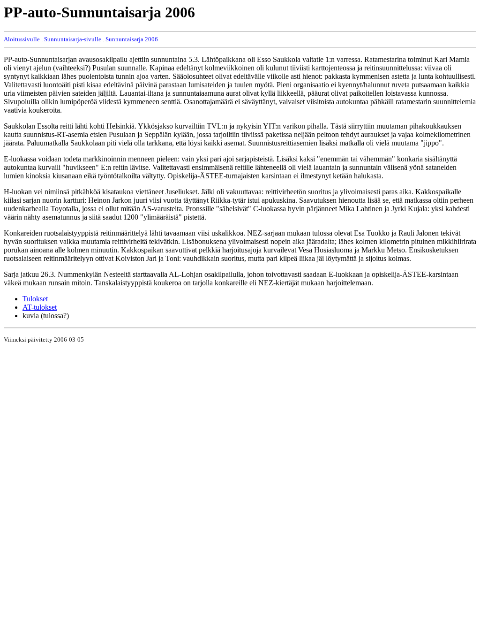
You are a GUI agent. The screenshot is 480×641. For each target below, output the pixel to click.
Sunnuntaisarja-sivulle (72, 39)
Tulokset (35, 299)
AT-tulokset (39, 307)
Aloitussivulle (22, 39)
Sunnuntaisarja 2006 (131, 39)
